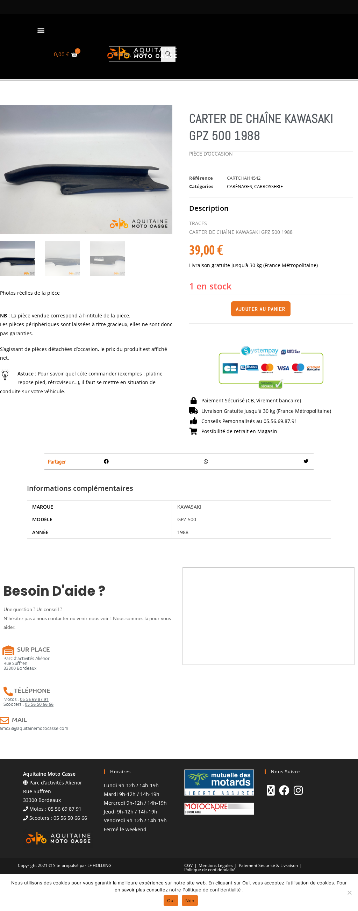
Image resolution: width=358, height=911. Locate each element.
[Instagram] (298, 790)
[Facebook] (284, 790)
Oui (171, 900)
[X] (271, 790)
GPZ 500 (186, 519)
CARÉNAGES (239, 186)
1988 (182, 532)
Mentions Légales (216, 865)
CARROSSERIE (268, 186)
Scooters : (28, 704)
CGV (188, 865)
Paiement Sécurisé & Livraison (268, 865)
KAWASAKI (189, 506)
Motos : (26, 699)
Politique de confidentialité (210, 870)
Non (190, 900)
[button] (40, 30)
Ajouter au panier (261, 309)
